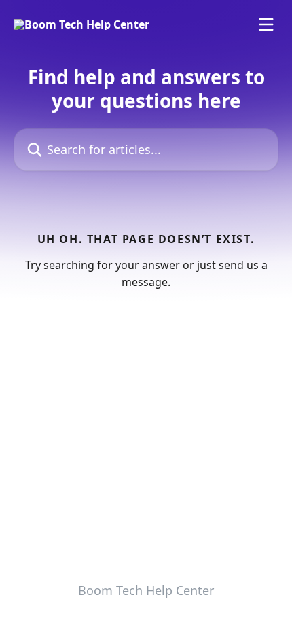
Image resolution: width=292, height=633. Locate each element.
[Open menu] (266, 24)
